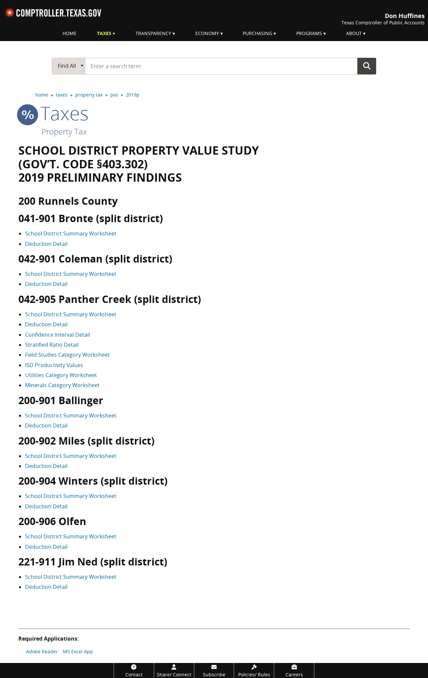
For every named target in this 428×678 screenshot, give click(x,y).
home (41, 95)
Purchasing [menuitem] (257, 33)
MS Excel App (78, 651)
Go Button (366, 66)
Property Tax (64, 131)
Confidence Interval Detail (57, 334)
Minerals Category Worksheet (62, 385)
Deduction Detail (46, 243)
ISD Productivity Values (54, 365)
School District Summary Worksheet (70, 233)
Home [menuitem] (70, 33)
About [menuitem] (354, 33)
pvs (114, 95)
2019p (132, 95)
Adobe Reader (42, 651)
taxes (62, 95)
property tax (89, 95)
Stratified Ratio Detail (52, 344)
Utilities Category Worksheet (61, 375)
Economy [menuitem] (207, 33)
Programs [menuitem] (309, 33)
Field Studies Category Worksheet (67, 354)
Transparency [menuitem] (153, 33)
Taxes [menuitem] (104, 33)
